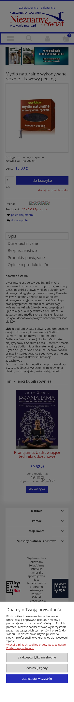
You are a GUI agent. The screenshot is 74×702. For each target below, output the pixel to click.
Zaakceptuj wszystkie (37, 678)
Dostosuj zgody (37, 668)
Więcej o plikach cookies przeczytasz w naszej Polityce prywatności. (36, 646)
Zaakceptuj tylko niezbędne (37, 657)
